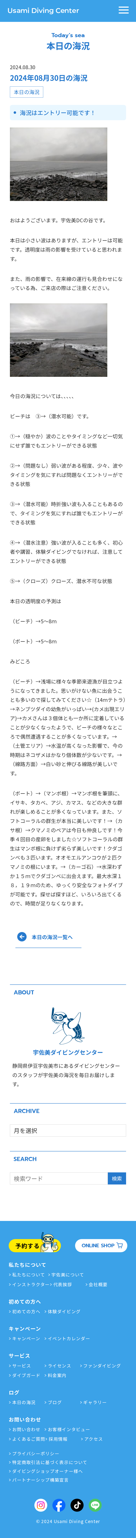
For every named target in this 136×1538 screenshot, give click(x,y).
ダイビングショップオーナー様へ (47, 1471)
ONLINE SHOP (98, 1245)
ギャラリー (95, 1402)
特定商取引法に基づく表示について (49, 1462)
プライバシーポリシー (35, 1453)
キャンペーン (26, 1338)
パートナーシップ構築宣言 (40, 1479)
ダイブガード (26, 1375)
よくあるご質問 (28, 1439)
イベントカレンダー (69, 1338)
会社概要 (98, 1284)
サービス (21, 1365)
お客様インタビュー (69, 1429)
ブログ (55, 1402)
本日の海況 (128, 140)
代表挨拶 (62, 1284)
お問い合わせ (26, 1429)
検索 (117, 1178)
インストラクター (31, 1284)
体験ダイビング (64, 1311)
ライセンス (59, 1365)
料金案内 (57, 1375)
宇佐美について (67, 1274)
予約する (27, 1245)
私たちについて (28, 1274)
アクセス (93, 1439)
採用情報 (58, 1439)
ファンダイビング (102, 1365)
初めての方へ (26, 1311)
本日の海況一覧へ (52, 937)
